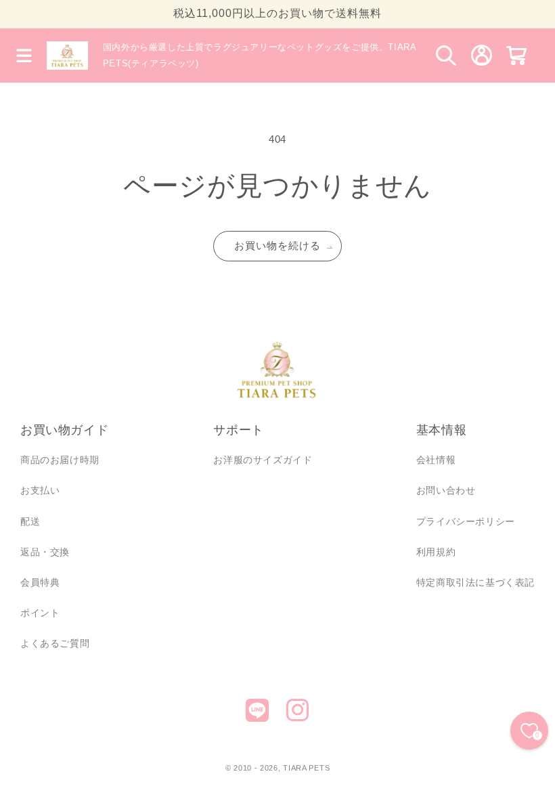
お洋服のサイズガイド (262, 459)
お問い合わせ (446, 490)
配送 (30, 521)
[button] (24, 55)
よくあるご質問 (54, 643)
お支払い (40, 490)
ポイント (40, 612)
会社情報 (436, 459)
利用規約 (436, 551)
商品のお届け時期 (59, 459)
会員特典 (40, 582)
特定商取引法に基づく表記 (475, 582)
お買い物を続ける (277, 245)
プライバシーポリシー (465, 521)
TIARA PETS (306, 768)
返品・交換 (45, 551)
